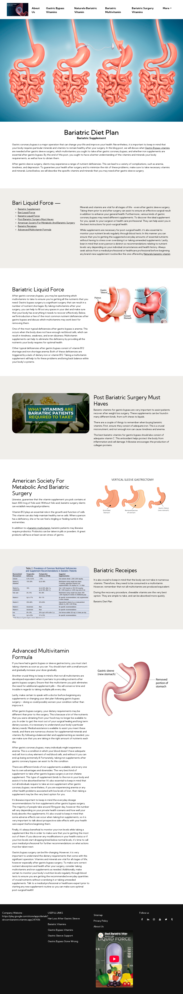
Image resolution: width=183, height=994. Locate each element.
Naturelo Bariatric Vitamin (85, 10)
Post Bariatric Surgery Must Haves (35, 219)
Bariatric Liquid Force (29, 215)
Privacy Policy (101, 920)
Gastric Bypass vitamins (157, 147)
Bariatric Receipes (27, 226)
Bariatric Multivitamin (113, 10)
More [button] (166, 8)
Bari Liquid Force (26, 212)
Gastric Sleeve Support (60, 935)
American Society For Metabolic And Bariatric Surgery (46, 222)
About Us (36, 10)
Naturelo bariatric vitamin (157, 253)
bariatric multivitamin (39, 527)
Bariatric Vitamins (57, 924)
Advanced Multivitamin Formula (34, 229)
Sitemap (98, 915)
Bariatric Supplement (29, 209)
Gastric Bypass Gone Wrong (63, 941)
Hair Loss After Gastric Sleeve (64, 918)
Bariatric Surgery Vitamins (143, 10)
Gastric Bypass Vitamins (55, 10)
